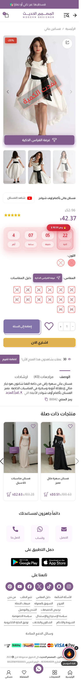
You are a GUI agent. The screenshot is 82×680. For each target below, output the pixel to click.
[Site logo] (38, 15)
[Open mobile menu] (66, 15)
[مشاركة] (67, 43)
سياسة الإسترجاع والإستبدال (51, 609)
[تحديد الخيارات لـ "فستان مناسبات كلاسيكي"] (8, 487)
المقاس (69, 271)
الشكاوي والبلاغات (42, 615)
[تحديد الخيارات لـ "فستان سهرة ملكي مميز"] (46, 487)
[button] (71, 89)
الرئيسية (70, 28)
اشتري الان (39, 336)
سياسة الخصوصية (22, 609)
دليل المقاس (43, 590)
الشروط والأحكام (65, 615)
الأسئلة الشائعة (63, 590)
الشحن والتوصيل (27, 603)
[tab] (62, 370)
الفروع (60, 596)
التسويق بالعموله (43, 596)
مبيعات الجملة (22, 596)
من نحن (11, 590)
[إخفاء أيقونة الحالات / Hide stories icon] (76, 648)
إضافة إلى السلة (22, 319)
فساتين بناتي (52, 28)
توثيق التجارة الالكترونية (16, 615)
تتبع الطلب (26, 590)
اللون (71, 249)
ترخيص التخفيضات (51, 603)
